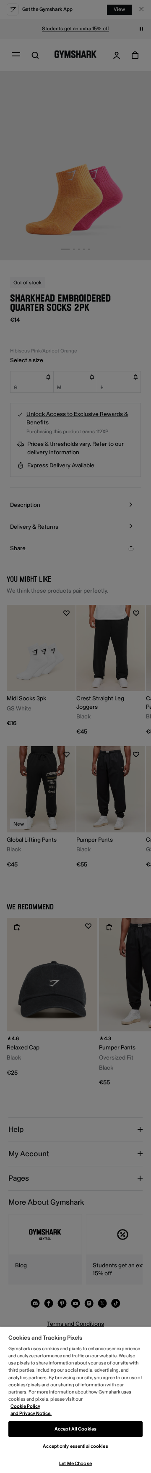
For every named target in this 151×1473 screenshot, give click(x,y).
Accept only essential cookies (75, 1446)
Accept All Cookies (75, 1429)
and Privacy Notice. (31, 1413)
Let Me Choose (75, 1463)
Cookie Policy (25, 1406)
